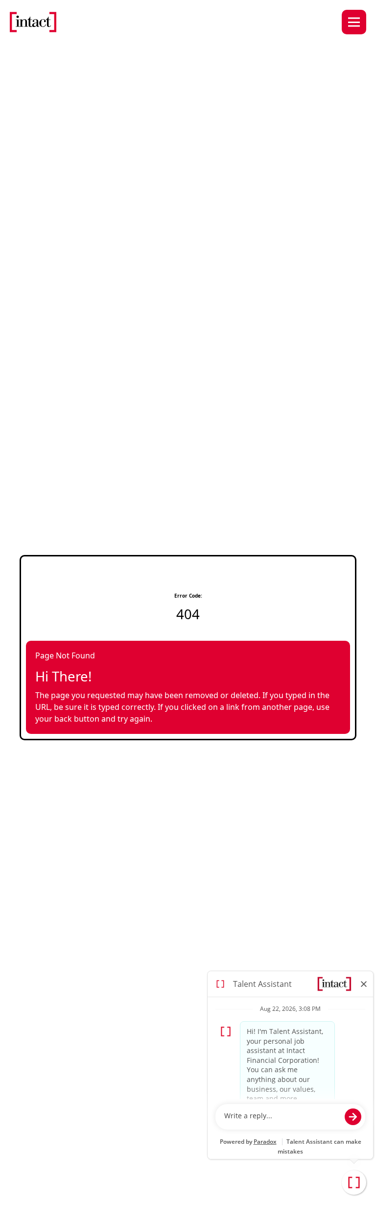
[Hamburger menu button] (354, 22)
